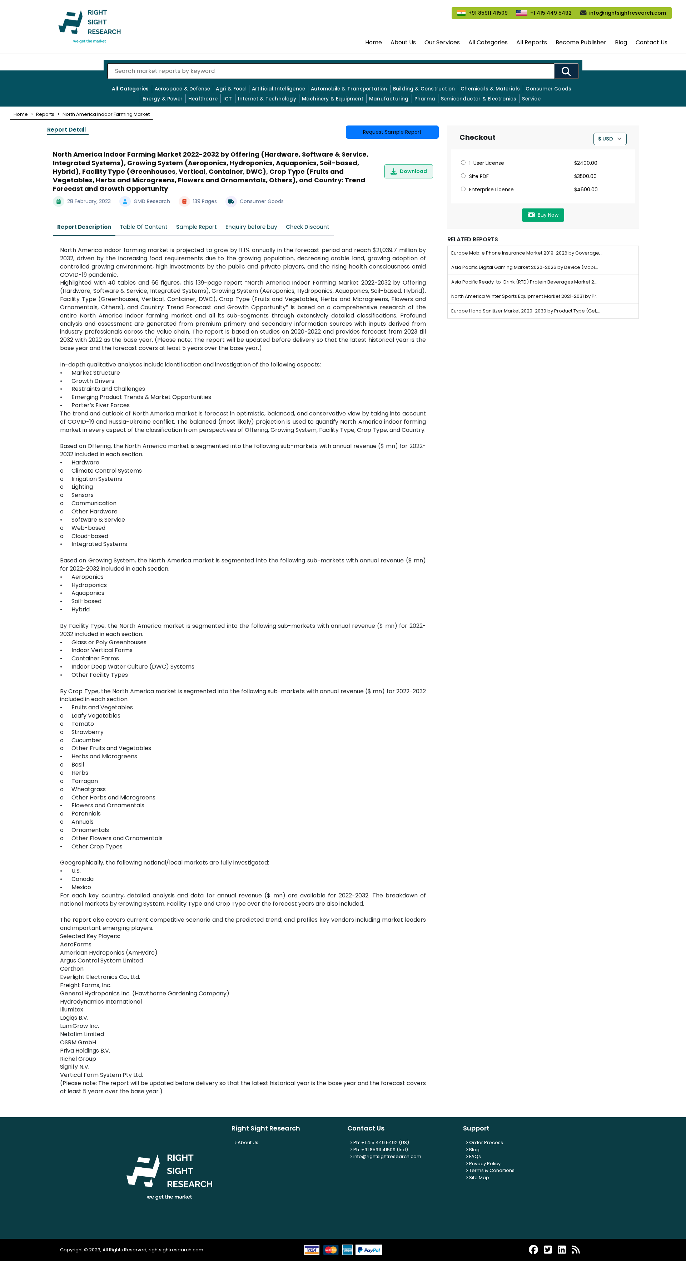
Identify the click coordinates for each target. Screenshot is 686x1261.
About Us (403, 42)
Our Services (442, 42)
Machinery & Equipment (332, 99)
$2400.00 (585, 163)
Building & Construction (424, 89)
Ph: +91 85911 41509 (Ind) (380, 1149)
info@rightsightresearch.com (627, 12)
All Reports (531, 42)
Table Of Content (144, 227)
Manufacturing (389, 99)
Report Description (84, 227)
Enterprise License (491, 189)
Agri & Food (231, 89)
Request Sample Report (392, 132)
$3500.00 (585, 176)
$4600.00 (586, 189)
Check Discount (307, 227)
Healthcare (203, 99)
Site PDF (479, 176)
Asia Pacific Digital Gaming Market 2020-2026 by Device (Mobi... (524, 267)
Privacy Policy (484, 1163)
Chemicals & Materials (490, 89)
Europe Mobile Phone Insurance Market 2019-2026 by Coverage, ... (528, 253)
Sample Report (196, 227)
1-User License (486, 163)
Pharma (424, 99)
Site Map (478, 1177)
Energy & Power (163, 99)
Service (531, 99)
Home (373, 42)
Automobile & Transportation (349, 89)
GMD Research (152, 201)
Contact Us (651, 42)
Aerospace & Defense (182, 89)
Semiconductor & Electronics (478, 99)
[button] (21, 114)
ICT (227, 99)
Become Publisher (581, 42)
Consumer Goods (548, 89)
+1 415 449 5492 (551, 12)
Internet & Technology (267, 99)
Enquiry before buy (251, 227)
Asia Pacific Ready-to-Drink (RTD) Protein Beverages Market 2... (524, 282)
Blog (621, 42)
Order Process (485, 1142)
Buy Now (548, 214)
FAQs (474, 1156)
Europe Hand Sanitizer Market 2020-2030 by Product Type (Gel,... (525, 310)
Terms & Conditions (491, 1170)
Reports (45, 114)
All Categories (488, 42)
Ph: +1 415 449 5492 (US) (380, 1142)
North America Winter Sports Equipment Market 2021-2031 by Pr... (525, 296)
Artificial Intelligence (278, 89)
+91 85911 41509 (488, 12)
